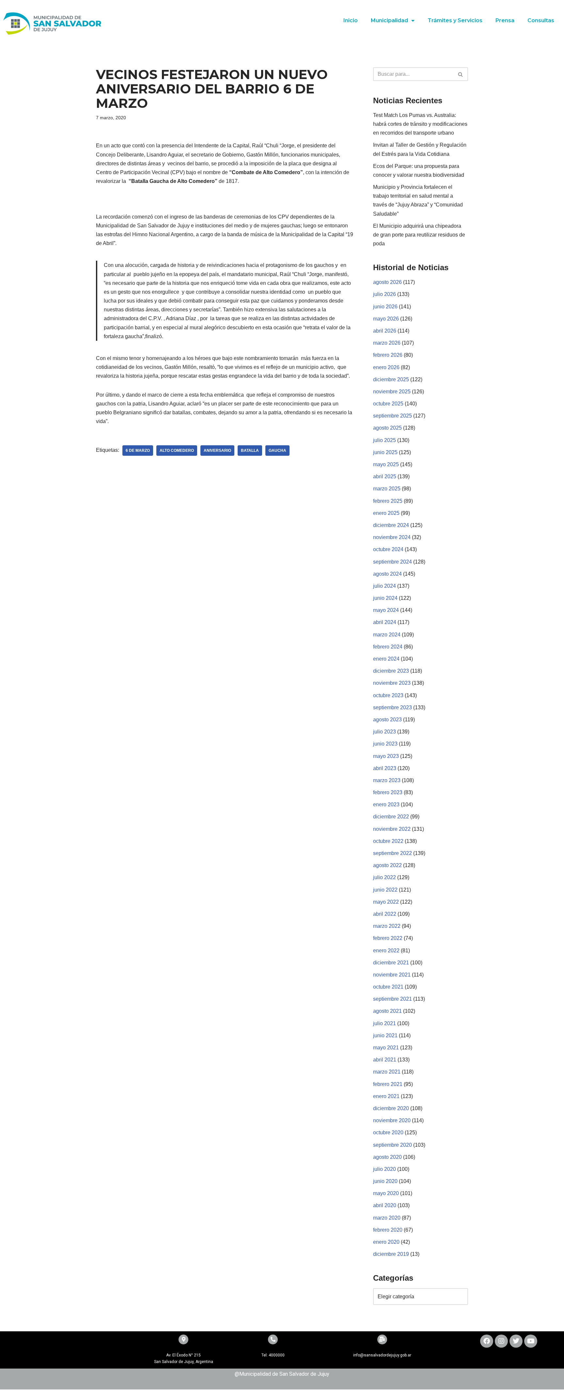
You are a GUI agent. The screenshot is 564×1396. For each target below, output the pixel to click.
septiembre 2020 (392, 1145)
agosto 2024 (387, 574)
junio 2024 (385, 598)
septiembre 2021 (392, 999)
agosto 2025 (387, 428)
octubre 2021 (388, 987)
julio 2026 (384, 294)
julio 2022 (384, 877)
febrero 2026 (387, 355)
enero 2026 (386, 367)
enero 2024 (386, 659)
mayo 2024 (386, 610)
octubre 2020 (388, 1132)
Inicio (350, 20)
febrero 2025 (387, 501)
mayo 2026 (386, 318)
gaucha (277, 450)
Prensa (504, 20)
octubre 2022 (388, 841)
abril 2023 (384, 768)
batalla (250, 450)
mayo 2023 (386, 756)
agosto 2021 (387, 1011)
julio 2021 (384, 1023)
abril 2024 (384, 622)
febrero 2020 (387, 1230)
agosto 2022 (387, 865)
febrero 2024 (387, 646)
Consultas (540, 20)
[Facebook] (486, 1341)
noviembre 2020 (392, 1120)
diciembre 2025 (391, 379)
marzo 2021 (386, 1072)
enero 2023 (386, 804)
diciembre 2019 (391, 1254)
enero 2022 (386, 950)
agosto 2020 (387, 1157)
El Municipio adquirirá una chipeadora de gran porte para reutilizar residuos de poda (419, 234)
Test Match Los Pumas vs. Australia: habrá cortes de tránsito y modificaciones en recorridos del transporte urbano (420, 124)
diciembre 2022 (391, 816)
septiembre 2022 (392, 853)
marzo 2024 (386, 634)
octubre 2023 (388, 695)
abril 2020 (384, 1205)
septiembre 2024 (392, 562)
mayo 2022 (386, 902)
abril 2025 (384, 476)
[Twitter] (516, 1341)
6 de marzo (138, 450)
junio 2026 (385, 306)
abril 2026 (384, 331)
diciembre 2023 (391, 671)
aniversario (217, 450)
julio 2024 (384, 586)
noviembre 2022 (392, 829)
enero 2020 (386, 1242)
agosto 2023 (387, 719)
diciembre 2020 (391, 1108)
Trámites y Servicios (455, 20)
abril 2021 (384, 1059)
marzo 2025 (386, 488)
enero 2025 (386, 513)
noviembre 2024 (392, 537)
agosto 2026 (387, 282)
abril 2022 (384, 914)
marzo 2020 (386, 1218)
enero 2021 (386, 1096)
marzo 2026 (386, 343)
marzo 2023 (386, 780)
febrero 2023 (387, 792)
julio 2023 (384, 731)
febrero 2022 (387, 938)
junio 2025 (385, 452)
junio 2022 (385, 890)
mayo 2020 (386, 1193)
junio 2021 (385, 1035)
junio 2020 (385, 1181)
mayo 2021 (386, 1047)
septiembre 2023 (392, 707)
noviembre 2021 (392, 974)
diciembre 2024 (391, 525)
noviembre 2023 (392, 683)
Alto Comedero (177, 450)
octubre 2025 (388, 403)
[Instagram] (501, 1341)
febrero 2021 (387, 1084)
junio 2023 (385, 744)
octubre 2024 (388, 549)
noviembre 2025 (392, 391)
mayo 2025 (386, 464)
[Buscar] (460, 74)
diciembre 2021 (391, 962)
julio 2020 (384, 1169)
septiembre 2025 (392, 416)
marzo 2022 (386, 926)
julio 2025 (384, 440)
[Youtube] (530, 1341)
